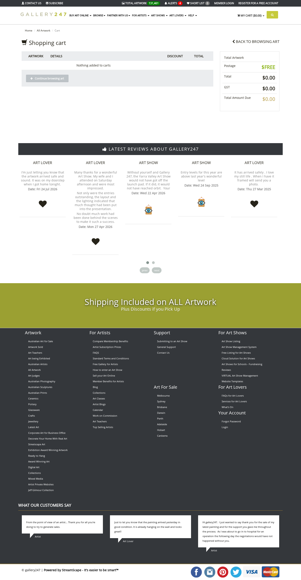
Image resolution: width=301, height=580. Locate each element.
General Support (166, 347)
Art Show (148, 162)
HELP (191, 15)
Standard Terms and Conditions (111, 358)
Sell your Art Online (104, 375)
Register (258, 3)
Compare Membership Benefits (110, 341)
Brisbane (162, 407)
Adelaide (162, 424)
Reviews (226, 369)
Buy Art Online (79, 15)
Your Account (232, 413)
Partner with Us (117, 15)
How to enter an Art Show (107, 369)
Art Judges (34, 375)
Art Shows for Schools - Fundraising (242, 364)
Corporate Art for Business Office (46, 432)
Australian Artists (37, 364)
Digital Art (33, 467)
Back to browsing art (257, 41)
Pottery (32, 404)
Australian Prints (37, 392)
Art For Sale (165, 387)
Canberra (162, 435)
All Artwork (43, 30)
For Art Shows (232, 333)
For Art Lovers (232, 387)
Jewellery (33, 421)
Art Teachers (35, 352)
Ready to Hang (36, 455)
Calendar (98, 410)
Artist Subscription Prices (107, 347)
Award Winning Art (39, 461)
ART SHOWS (158, 15)
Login (225, 427)
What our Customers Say (44, 505)
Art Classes (99, 398)
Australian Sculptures (40, 387)
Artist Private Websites (41, 484)
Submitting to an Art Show (172, 341)
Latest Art (33, 427)
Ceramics (33, 398)
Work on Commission (105, 415)
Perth (160, 418)
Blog (95, 387)
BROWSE (98, 15)
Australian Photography (41, 381)
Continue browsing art (48, 78)
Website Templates (232, 381)
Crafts (31, 415)
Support (162, 333)
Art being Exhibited (39, 358)
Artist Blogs (99, 404)
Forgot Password (231, 421)
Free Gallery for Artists (105, 364)
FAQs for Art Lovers (233, 395)
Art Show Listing (231, 341)
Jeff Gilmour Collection (41, 490)
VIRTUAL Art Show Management (240, 375)
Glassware (34, 410)
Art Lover (42, 162)
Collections (34, 473)
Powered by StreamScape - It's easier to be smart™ (81, 570)
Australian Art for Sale (40, 341)
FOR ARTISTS (139, 15)
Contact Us (163, 352)
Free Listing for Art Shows (236, 352)
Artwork (33, 333)
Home (28, 30)
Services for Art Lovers (234, 401)
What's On (227, 407)
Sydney (161, 401)
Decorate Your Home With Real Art (47, 438)
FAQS (96, 352)
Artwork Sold (35, 347)
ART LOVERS (176, 15)
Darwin (161, 412)
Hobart (161, 430)
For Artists (99, 333)
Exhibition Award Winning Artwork (48, 450)
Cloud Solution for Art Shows (238, 358)
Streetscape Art (36, 444)
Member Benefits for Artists (108, 381)
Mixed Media (35, 478)
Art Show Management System (239, 347)
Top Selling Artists (103, 427)
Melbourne (163, 395)
